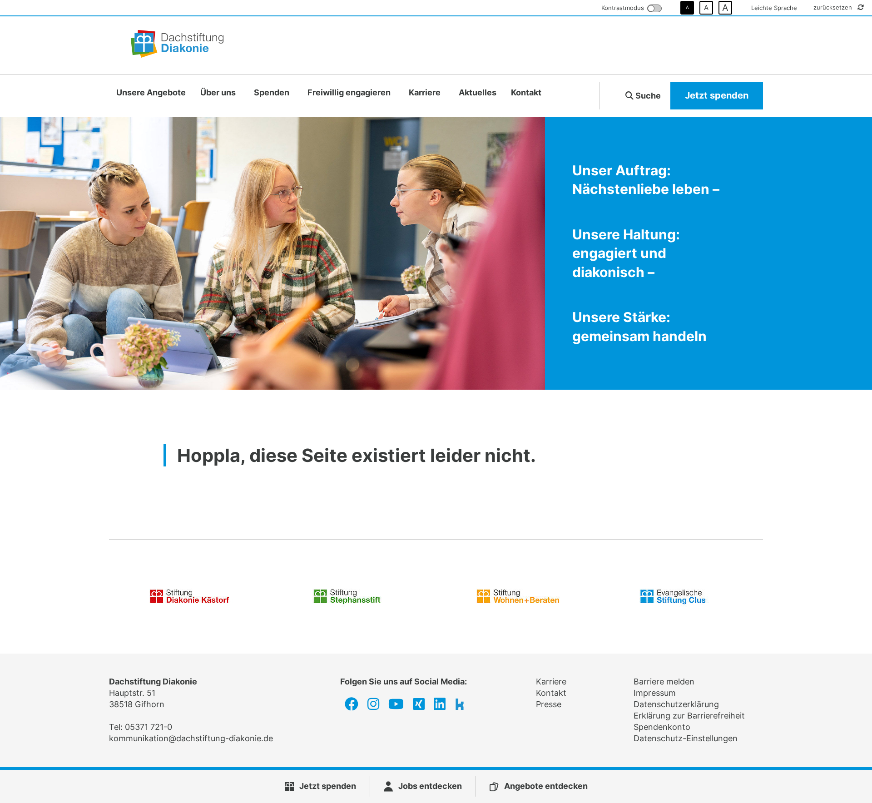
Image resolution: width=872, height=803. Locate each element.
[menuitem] (151, 93)
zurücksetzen (833, 7)
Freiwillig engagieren (349, 92)
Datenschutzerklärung (676, 704)
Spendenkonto (662, 727)
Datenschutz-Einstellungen (686, 738)
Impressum (655, 693)
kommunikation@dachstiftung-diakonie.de (191, 738)
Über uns (218, 92)
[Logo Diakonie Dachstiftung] (177, 45)
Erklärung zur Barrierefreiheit (689, 715)
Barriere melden (664, 681)
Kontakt (526, 92)
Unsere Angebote (151, 92)
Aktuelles (477, 92)
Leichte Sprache (774, 7)
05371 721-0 (148, 727)
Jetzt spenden (716, 95)
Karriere (425, 92)
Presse (548, 704)
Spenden (271, 92)
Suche (647, 95)
